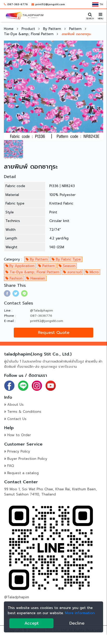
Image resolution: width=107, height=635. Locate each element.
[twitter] (15, 293)
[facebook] (7, 293)
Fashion (15, 278)
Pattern (76, 28)
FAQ (10, 465)
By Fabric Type (68, 259)
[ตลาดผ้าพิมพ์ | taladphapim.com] (24, 15)
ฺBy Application (21, 265)
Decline (76, 623)
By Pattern (52, 28)
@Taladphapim (41, 310)
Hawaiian (37, 278)
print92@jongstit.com (50, 4)
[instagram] (37, 385)
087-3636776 (41, 315)
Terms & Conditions (24, 411)
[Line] (23, 385)
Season (68, 265)
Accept (31, 623)
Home (9, 28)
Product (29, 28)
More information (80, 613)
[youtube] (50, 385)
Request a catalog (23, 473)
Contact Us (16, 418)
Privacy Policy (18, 451)
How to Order (19, 435)
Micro (93, 272)
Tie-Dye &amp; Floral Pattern (29, 33)
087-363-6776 (17, 4)
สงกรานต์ (74, 272)
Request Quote (53, 332)
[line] (24, 293)
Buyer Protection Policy (27, 458)
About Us (15, 404)
